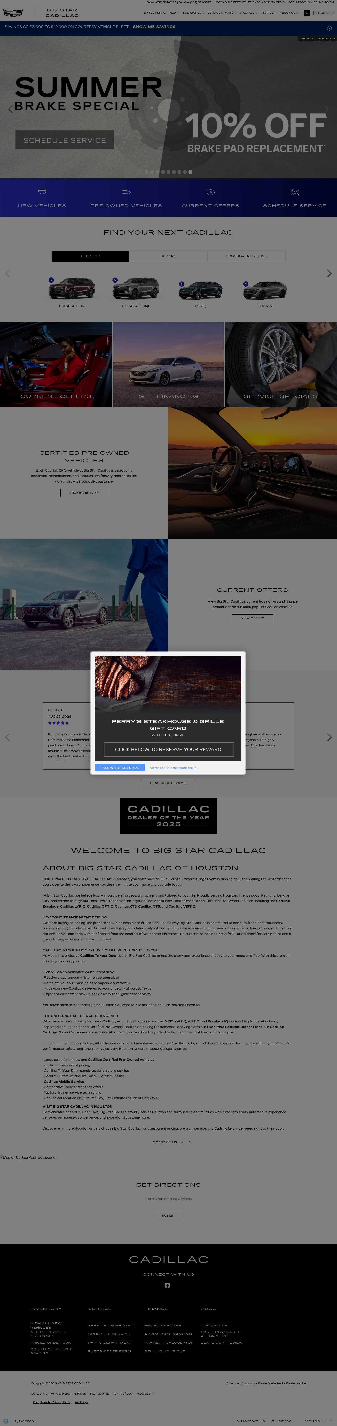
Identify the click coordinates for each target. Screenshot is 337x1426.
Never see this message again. (173, 768)
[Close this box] (245, 652)
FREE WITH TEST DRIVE (120, 768)
